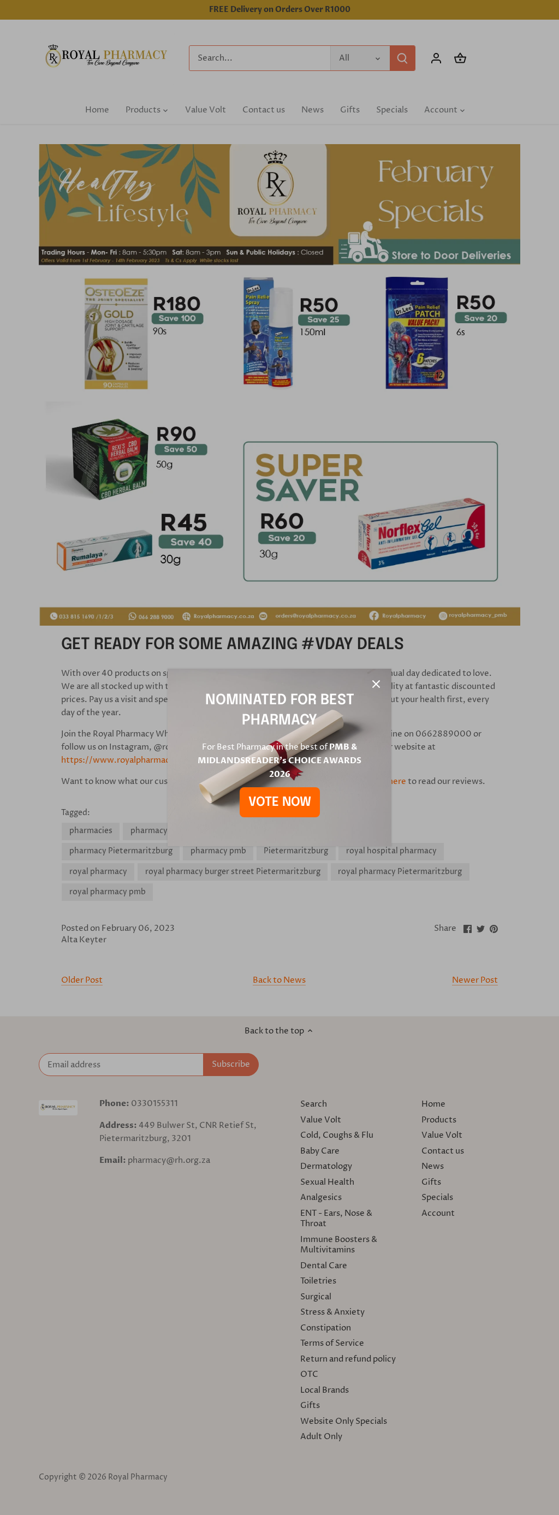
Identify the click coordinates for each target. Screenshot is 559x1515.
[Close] (376, 684)
